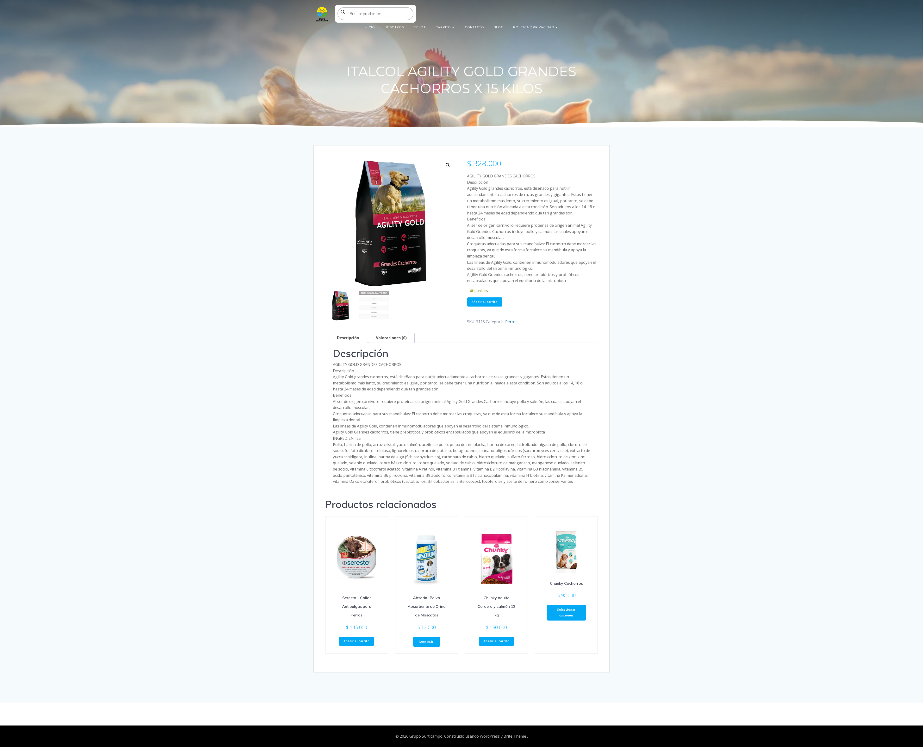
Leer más (426, 642)
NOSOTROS (394, 27)
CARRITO (443, 27)
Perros (511, 321)
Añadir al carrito (485, 302)
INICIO (369, 27)
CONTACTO (474, 27)
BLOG (499, 27)
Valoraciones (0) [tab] (391, 337)
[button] (447, 165)
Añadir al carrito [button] (356, 641)
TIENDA (419, 27)
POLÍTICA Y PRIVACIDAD (533, 27)
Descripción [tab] (348, 337)
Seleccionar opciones (566, 612)
